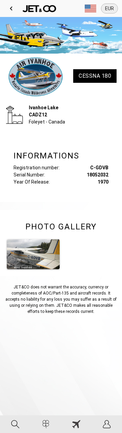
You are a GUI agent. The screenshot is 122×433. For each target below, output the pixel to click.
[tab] (15, 424)
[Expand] (90, 8)
